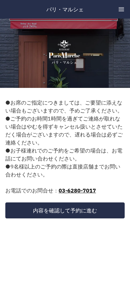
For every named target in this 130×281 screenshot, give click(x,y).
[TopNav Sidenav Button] (121, 9)
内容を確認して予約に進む (65, 210)
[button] (65, 210)
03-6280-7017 (77, 190)
